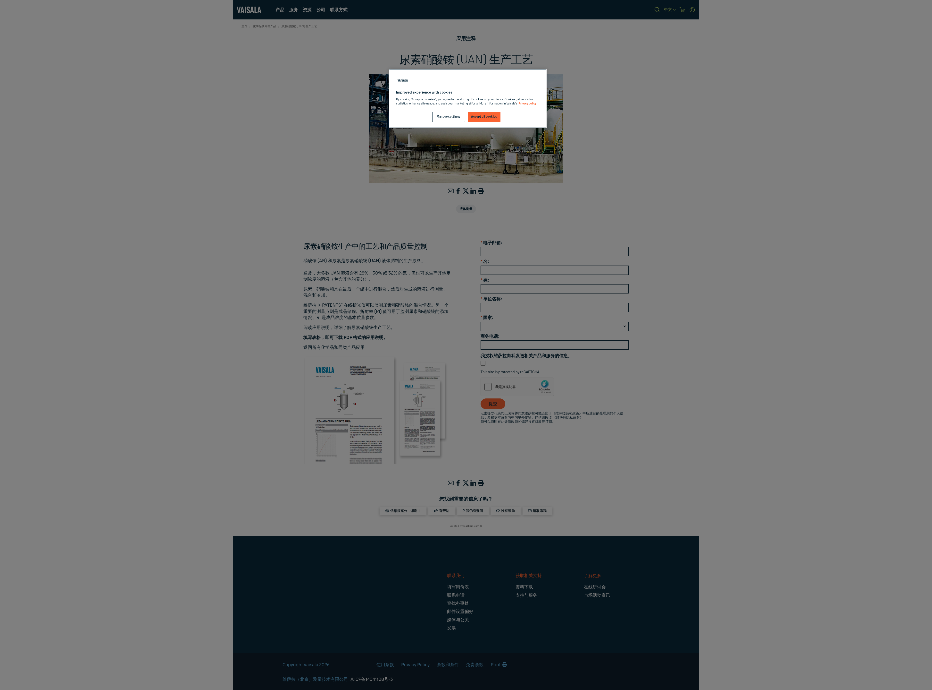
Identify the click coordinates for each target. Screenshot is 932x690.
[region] (468, 98)
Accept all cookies (484, 117)
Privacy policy (527, 103)
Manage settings (448, 117)
